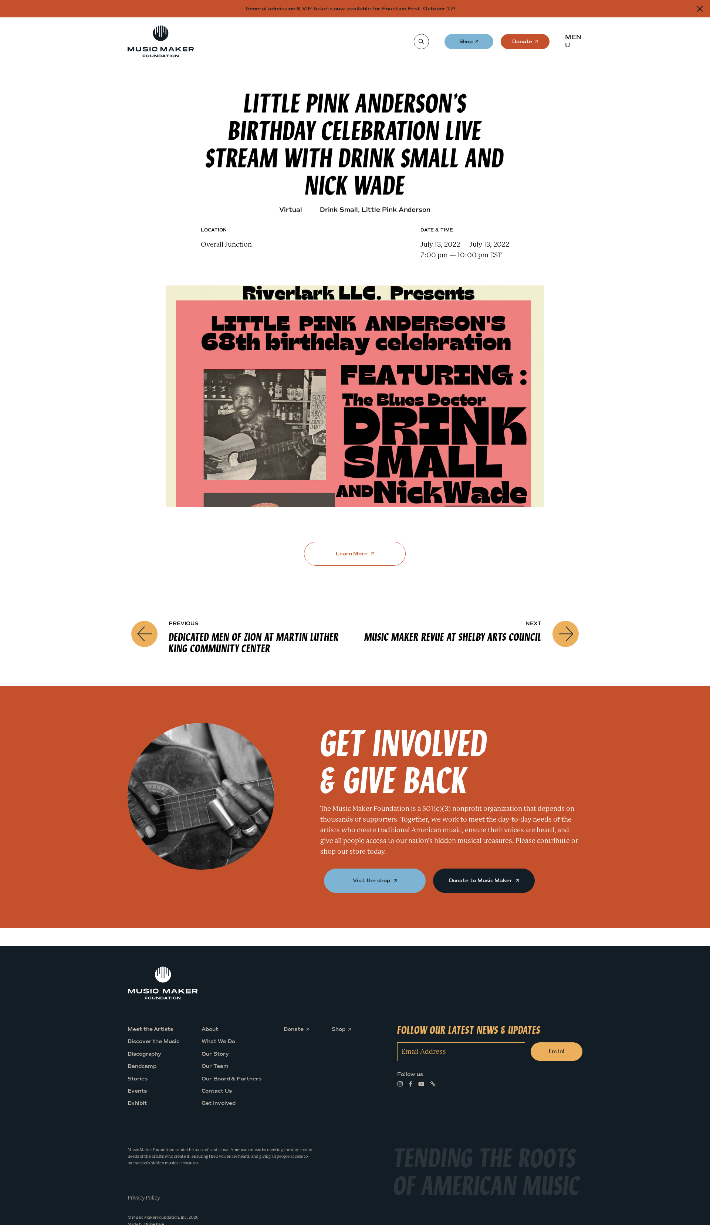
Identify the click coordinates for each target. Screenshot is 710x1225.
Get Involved (219, 1103)
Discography (144, 1053)
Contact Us (216, 1091)
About (210, 1029)
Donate (522, 43)
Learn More (352, 554)
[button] (575, 41)
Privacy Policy (144, 1197)
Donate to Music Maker (481, 880)
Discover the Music (153, 1041)
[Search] (421, 41)
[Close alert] (700, 8)
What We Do (218, 1041)
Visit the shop (372, 880)
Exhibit (137, 1103)
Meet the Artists (150, 1029)
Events (137, 1091)
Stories (138, 1078)
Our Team (215, 1066)
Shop (466, 43)
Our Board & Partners (231, 1078)
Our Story (215, 1053)
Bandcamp (142, 1066)
